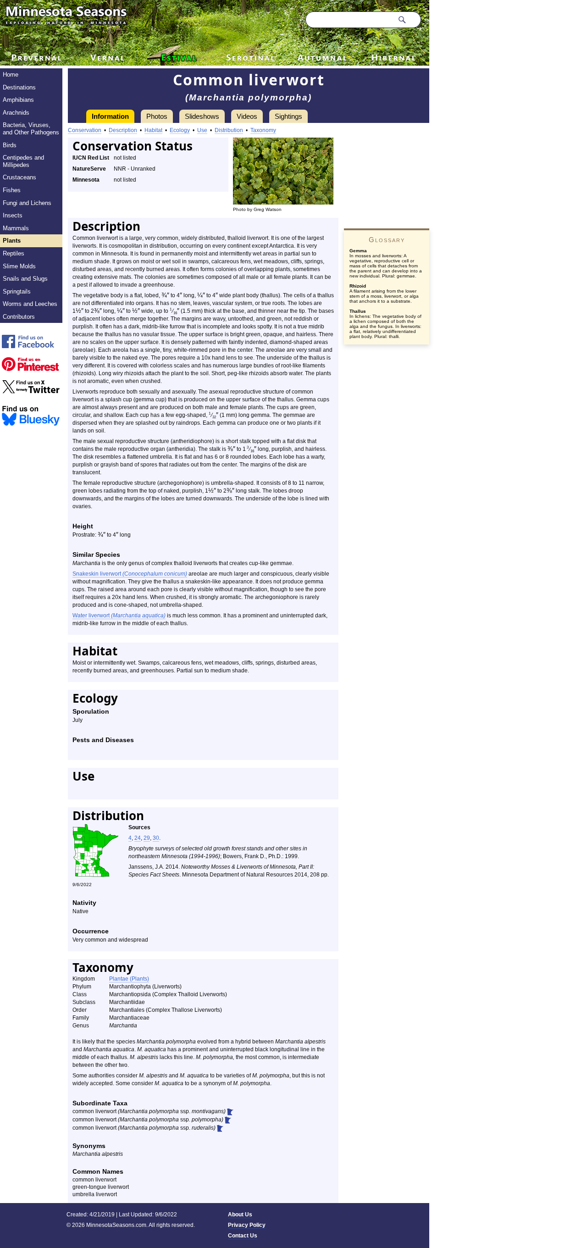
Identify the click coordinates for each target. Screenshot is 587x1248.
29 (147, 838)
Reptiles (13, 253)
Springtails (17, 291)
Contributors (19, 316)
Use (202, 130)
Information (110, 116)
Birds (10, 145)
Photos (156, 116)
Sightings (288, 116)
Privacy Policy (247, 1225)
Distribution (229, 130)
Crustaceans (19, 177)
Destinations (19, 87)
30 (156, 838)
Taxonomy (263, 130)
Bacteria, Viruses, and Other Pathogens (31, 129)
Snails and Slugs (25, 278)
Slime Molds (19, 266)
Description (123, 130)
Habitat (153, 130)
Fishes (12, 190)
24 (137, 838)
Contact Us (242, 1235)
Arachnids (16, 112)
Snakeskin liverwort (129, 574)
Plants (12, 240)
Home (10, 74)
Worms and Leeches (30, 303)
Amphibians (18, 99)
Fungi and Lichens (27, 203)
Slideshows (202, 116)
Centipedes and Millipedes (23, 161)
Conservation (84, 130)
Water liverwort (119, 615)
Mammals (16, 228)
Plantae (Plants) (129, 979)
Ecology (180, 130)
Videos (247, 116)
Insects (12, 215)
